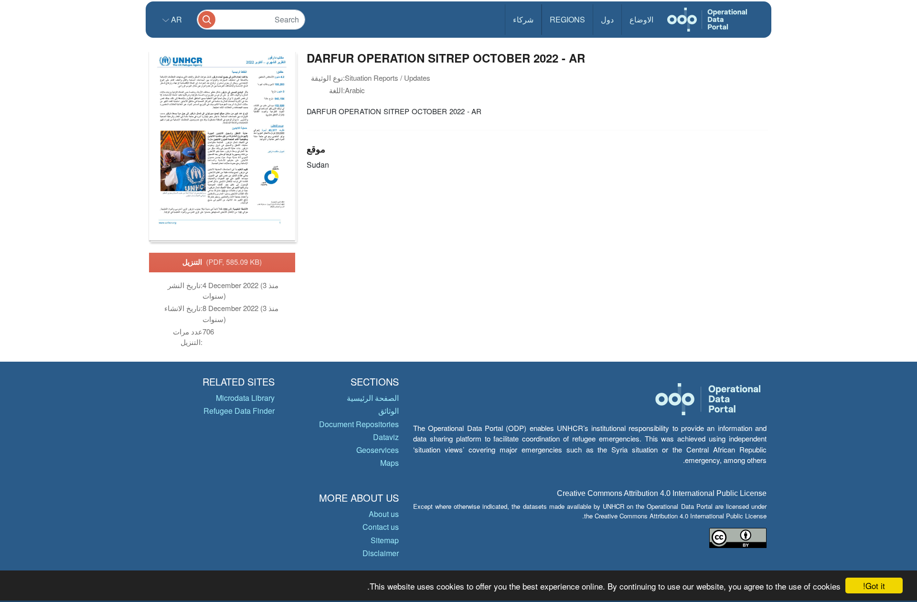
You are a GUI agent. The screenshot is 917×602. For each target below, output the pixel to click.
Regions (567, 19)
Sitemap (385, 540)
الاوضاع (641, 19)
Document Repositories (359, 424)
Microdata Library (245, 397)
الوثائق (388, 410)
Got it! (874, 585)
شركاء (523, 19)
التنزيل (222, 262)
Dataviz (386, 436)
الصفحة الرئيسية (373, 397)
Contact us (381, 526)
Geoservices (377, 449)
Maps (389, 462)
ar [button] (175, 19)
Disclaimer (381, 553)
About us (384, 513)
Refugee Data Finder (239, 410)
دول (607, 19)
